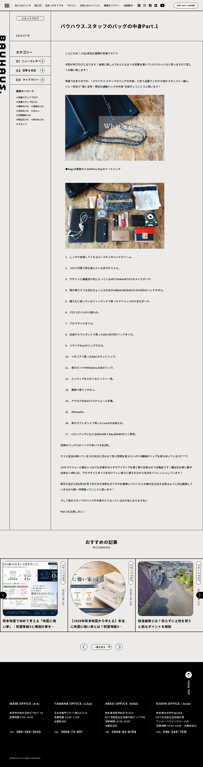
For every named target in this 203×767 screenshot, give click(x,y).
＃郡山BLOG (22, 119)
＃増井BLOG (22, 106)
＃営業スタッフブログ (27, 97)
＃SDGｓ (35, 111)
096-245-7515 (175, 732)
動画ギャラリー (112, 5)
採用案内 (128, 5)
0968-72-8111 (71, 732)
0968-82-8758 (124, 732)
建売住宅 (54, 7)
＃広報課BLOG (23, 115)
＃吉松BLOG (22, 111)
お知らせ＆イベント (90, 5)
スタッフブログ (30, 18)
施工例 (37, 5)
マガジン (71, 5)
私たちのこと (21, 5)
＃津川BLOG (37, 119)
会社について (23, 7)
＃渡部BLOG (37, 106)
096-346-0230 (28, 732)
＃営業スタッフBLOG (26, 102)
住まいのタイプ (53, 5)
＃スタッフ (21, 124)
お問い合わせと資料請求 (186, 5)
